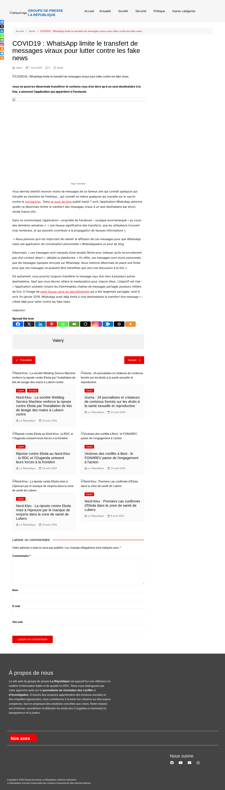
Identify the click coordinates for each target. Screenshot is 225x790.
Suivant (132, 360)
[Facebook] (18, 324)
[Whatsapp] (63, 324)
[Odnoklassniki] (2, 49)
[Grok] (85, 324)
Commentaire (21, 555)
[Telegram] (2, 53)
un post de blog (61, 201)
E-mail (16, 606)
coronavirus (33, 201)
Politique (159, 11)
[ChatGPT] (119, 324)
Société (123, 11)
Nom (15, 590)
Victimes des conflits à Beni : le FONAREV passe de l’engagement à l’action (112, 458)
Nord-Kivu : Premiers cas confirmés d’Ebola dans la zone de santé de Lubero (112, 505)
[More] (130, 324)
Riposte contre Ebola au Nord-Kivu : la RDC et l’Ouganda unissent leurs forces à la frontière (43, 458)
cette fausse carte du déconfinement (64, 291)
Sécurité (140, 11)
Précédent (26, 360)
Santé (60, 67)
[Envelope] (189, 763)
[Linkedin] (40, 324)
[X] (29, 324)
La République (27, 420)
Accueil (89, 11)
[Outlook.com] (108, 324)
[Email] (74, 324)
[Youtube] (181, 763)
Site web (17, 621)
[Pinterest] (51, 324)
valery (19, 67)
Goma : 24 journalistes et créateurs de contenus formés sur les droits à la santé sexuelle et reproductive (112, 401)
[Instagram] (96, 324)
